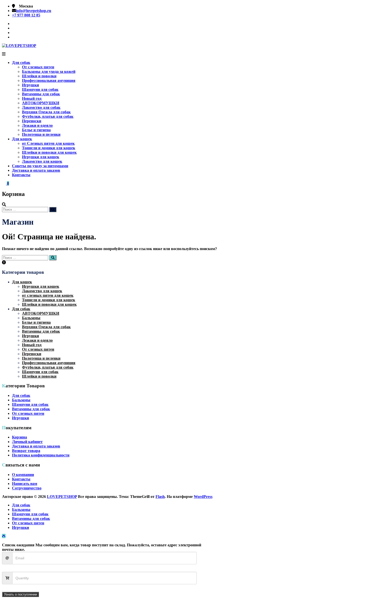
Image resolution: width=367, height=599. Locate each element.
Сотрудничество (26, 488)
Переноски (31, 121)
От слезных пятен (38, 67)
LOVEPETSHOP (62, 496)
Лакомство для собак (41, 107)
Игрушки (30, 85)
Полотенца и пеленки (41, 134)
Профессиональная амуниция (48, 80)
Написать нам (24, 483)
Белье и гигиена (36, 130)
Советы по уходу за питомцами (40, 166)
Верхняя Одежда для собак (46, 112)
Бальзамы (31, 318)
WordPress (203, 496)
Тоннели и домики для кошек (48, 148)
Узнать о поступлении (20, 594)
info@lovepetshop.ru (33, 10)
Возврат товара (26, 451)
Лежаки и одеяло (37, 125)
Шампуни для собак (40, 89)
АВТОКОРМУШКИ (40, 103)
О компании (23, 474)
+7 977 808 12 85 (26, 15)
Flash (160, 496)
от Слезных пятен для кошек (48, 143)
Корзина (19, 437)
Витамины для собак (41, 94)
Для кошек (22, 139)
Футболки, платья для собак (47, 116)
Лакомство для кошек (42, 161)
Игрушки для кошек (40, 157)
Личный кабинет (27, 442)
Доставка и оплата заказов (36, 170)
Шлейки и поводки (39, 76)
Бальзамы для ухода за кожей (48, 71)
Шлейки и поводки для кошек (49, 152)
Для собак (21, 62)
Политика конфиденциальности (40, 455)
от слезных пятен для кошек (47, 295)
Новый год (31, 98)
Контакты (21, 175)
